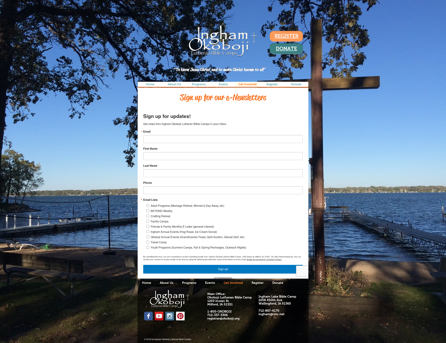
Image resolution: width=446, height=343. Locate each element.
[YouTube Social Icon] (159, 316)
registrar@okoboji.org (223, 318)
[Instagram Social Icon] (169, 316)
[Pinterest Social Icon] (180, 316)
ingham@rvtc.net (271, 314)
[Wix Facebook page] (148, 316)
